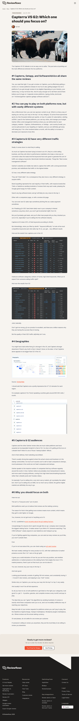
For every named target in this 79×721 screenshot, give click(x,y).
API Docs (25, 685)
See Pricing (48, 648)
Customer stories (27, 695)
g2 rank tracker (51, 546)
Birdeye (44, 685)
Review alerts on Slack (49, 697)
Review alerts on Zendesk (47, 702)
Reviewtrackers (46, 689)
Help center (25, 682)
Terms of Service (67, 694)
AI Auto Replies (7, 682)
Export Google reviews (9, 708)
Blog (8, 8)
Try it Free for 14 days (33, 648)
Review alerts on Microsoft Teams (47, 707)
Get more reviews (7, 685)
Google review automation (6, 704)
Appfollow (45, 682)
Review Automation (8, 694)
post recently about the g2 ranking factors (39, 521)
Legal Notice (65, 697)
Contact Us (65, 682)
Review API (5, 697)
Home (3, 8)
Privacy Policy (66, 691)
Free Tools (25, 689)
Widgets (4, 700)
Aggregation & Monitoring (6, 689)
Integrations (25, 698)
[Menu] (75, 3)
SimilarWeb (20, 382)
